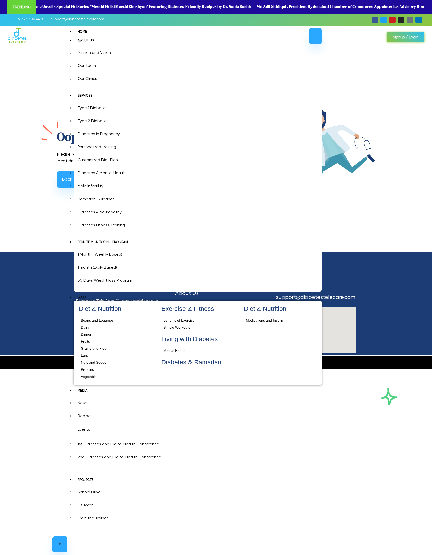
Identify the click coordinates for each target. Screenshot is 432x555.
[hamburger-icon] (315, 36)
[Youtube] (392, 20)
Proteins (87, 369)
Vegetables (89, 377)
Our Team (87, 66)
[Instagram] (401, 20)
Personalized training (97, 147)
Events (84, 430)
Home (82, 31)
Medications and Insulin (264, 320)
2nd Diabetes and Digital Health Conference (119, 457)
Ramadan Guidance (96, 199)
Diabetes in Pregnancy (99, 134)
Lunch (86, 355)
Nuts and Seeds (93, 362)
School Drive (89, 492)
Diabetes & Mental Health (102, 173)
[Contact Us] (217, 324)
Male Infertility (91, 186)
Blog (82, 297)
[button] (338, 38)
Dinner (86, 334)
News (83, 403)
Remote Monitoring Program (103, 242)
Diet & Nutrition (100, 308)
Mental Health (175, 351)
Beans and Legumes (97, 320)
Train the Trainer (93, 518)
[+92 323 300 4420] (28, 19)
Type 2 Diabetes (93, 121)
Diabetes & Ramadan (192, 362)
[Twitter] (383, 20)
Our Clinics (87, 79)
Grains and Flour (94, 348)
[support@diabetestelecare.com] (76, 19)
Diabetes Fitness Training (101, 225)
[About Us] (217, 293)
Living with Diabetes (190, 338)
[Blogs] (217, 314)
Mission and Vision (94, 53)
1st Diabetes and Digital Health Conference (118, 444)
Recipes (85, 416)
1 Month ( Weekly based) (100, 255)
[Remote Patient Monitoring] (217, 304)
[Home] (217, 283)
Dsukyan (86, 505)
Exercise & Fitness (188, 308)
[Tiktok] (410, 20)
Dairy (85, 327)
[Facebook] (375, 20)
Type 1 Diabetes (93, 108)
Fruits (85, 341)
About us (86, 40)
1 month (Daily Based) (97, 268)
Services (85, 95)
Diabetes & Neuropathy (100, 212)
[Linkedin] (419, 20)
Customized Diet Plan (98, 160)
